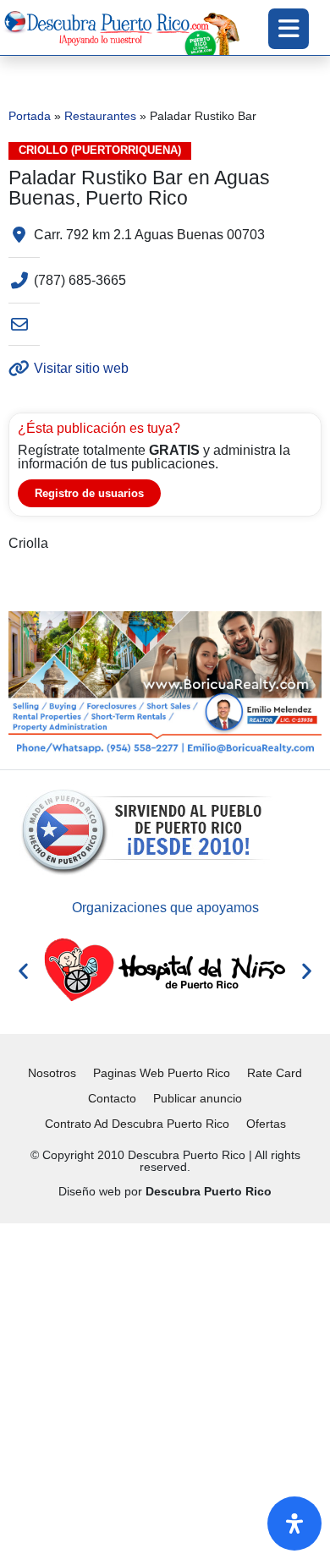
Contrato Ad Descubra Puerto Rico (137, 1123)
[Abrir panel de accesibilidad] (294, 1523)
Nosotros (52, 1073)
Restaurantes (100, 116)
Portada (29, 116)
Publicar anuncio (197, 1098)
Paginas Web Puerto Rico (161, 1073)
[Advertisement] (165, 1388)
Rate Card (274, 1073)
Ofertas (266, 1123)
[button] (23, 970)
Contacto (112, 1098)
